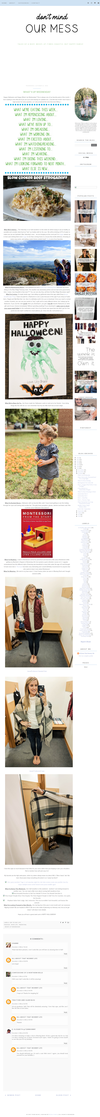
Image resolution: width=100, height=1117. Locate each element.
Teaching (84, 624)
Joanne (15, 943)
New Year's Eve (85, 597)
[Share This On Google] (68, 922)
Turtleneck (37, 771)
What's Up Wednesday (84, 475)
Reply (65, 953)
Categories (24, 3)
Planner (85, 606)
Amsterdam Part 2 (83, 494)
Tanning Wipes (85, 623)
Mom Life (14, 924)
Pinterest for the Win (85, 604)
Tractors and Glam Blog (23, 1000)
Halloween (85, 569)
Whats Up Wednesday (12, 926)
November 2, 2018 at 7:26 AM (19, 947)
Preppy (85, 613)
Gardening (85, 565)
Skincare (85, 619)
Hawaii (85, 571)
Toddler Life (85, 626)
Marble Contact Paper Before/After (84, 506)
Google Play (11, 296)
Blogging (85, 538)
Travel (84, 627)
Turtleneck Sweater (37, 671)
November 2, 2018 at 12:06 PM (20, 961)
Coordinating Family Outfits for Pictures (86, 334)
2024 (78, 457)
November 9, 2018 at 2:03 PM (24, 990)
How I (85, 578)
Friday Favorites (84, 564)
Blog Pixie (53, 1114)
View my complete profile (86, 656)
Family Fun (85, 558)
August (80, 512)
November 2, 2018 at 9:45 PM (19, 1004)
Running (85, 617)
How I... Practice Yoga (84, 500)
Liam (85, 582)
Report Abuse (86, 642)
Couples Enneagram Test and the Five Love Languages (85, 383)
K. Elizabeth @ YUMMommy (24, 1029)
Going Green (85, 568)
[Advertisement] (50, 64)
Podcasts (85, 608)
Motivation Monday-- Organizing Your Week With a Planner (86, 358)
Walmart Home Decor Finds (85, 236)
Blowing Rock (85, 539)
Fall (85, 556)
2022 (78, 461)
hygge (61, 234)
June (79, 516)
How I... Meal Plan (82, 498)
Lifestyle (84, 584)
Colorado (84, 548)
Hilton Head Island (85, 574)
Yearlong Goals (85, 636)
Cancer (85, 543)
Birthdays (85, 536)
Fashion (7, 924)
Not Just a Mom (84, 598)
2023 (78, 459)
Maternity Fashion (85, 588)
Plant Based (85, 607)
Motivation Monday (85, 595)
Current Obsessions (84, 549)
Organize (84, 600)
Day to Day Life (15, 922)
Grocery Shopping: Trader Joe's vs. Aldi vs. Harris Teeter (85, 310)
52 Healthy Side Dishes (84, 527)
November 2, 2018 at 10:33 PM (20, 1033)
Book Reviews (85, 542)
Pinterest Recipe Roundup (86, 284)
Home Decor (84, 577)
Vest (45, 671)
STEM (85, 620)
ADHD (85, 529)
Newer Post (14, 1095)
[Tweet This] (63, 922)
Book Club (84, 540)
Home (4, 3)
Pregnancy (85, 611)
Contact (36, 3)
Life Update (86, 408)
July (79, 514)
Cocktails (85, 546)
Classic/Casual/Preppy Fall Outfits (86, 260)
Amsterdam (85, 532)
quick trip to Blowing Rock (48, 287)
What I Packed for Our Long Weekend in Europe (85, 502)
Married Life (85, 587)
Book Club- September (84, 509)
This (47, 239)
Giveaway (85, 566)
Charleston (85, 545)
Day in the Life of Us (84, 551)
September (81, 511)
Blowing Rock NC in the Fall (85, 483)
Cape (42, 771)
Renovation (85, 616)
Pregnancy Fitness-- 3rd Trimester (85, 211)
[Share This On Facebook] (61, 922)
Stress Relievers (85, 621)
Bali (85, 533)
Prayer (85, 610)
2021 (77, 463)
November (81, 471)
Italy (85, 581)
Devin (85, 553)
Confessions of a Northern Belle (27, 972)
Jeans (29, 671)
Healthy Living (85, 572)
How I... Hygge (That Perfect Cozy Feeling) (87, 485)
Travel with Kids (84, 629)
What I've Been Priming (84, 480)
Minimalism (85, 591)
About (12, 3)
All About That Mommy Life (25, 958)
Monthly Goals (85, 594)
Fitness (85, 562)
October (80, 473)
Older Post (63, 1095)
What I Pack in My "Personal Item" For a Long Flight (87, 477)
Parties (85, 603)
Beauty (85, 535)
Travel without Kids (84, 630)
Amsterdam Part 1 (82, 496)
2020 (78, 464)
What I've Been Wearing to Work (87, 492)
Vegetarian (85, 632)
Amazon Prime (85, 530)
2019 (77, 466)
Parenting (22, 924)
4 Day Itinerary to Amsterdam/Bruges (84, 489)
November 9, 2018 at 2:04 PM (24, 1050)
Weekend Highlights (84, 633)
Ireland (85, 579)
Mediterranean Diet (84, 590)
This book (19, 566)
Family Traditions (84, 559)
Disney (85, 555)
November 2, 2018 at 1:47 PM (19, 976)
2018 (77, 468)
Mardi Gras (85, 585)
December (81, 470)
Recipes (84, 614)
